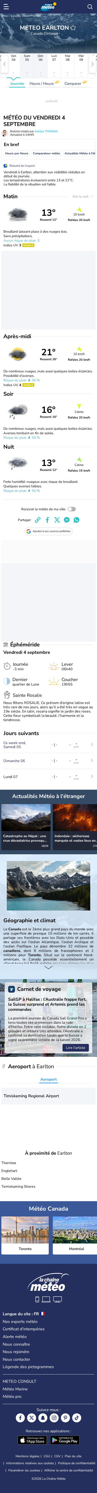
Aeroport (48, 1079)
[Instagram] (54, 1417)
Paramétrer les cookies (24, 1470)
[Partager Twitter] (57, 520)
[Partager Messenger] (67, 520)
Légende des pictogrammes (28, 1366)
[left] (4, 64)
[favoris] (73, 28)
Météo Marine (15, 1389)
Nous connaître (16, 1344)
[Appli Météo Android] (64, 1441)
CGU (47, 1456)
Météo (4, 16)
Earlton (37, 16)
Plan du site (73, 1456)
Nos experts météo (20, 1321)
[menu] (7, 6)
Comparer (73, 83)
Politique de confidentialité (76, 1463)
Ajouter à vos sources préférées (52, 531)
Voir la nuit (80, 196)
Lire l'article (75, 1047)
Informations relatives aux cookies (30, 1463)
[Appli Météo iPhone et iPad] (32, 1441)
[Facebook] (20, 1417)
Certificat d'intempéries (24, 1329)
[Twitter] (31, 1417)
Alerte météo (15, 1336)
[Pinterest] (65, 1417)
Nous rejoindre (16, 1351)
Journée (17, 83)
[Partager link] (38, 520)
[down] (48, 967)
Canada (15, 16)
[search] (90, 6)
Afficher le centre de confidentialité (68, 1470)
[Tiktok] (76, 1417)
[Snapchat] (42, 1417)
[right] (92, 64)
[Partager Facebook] (47, 520)
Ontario (26, 16)
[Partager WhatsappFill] (76, 520)
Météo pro (12, 1396)
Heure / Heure (42, 83)
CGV (57, 1456)
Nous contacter (16, 1359)
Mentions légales (27, 1456)
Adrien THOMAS (46, 131)
